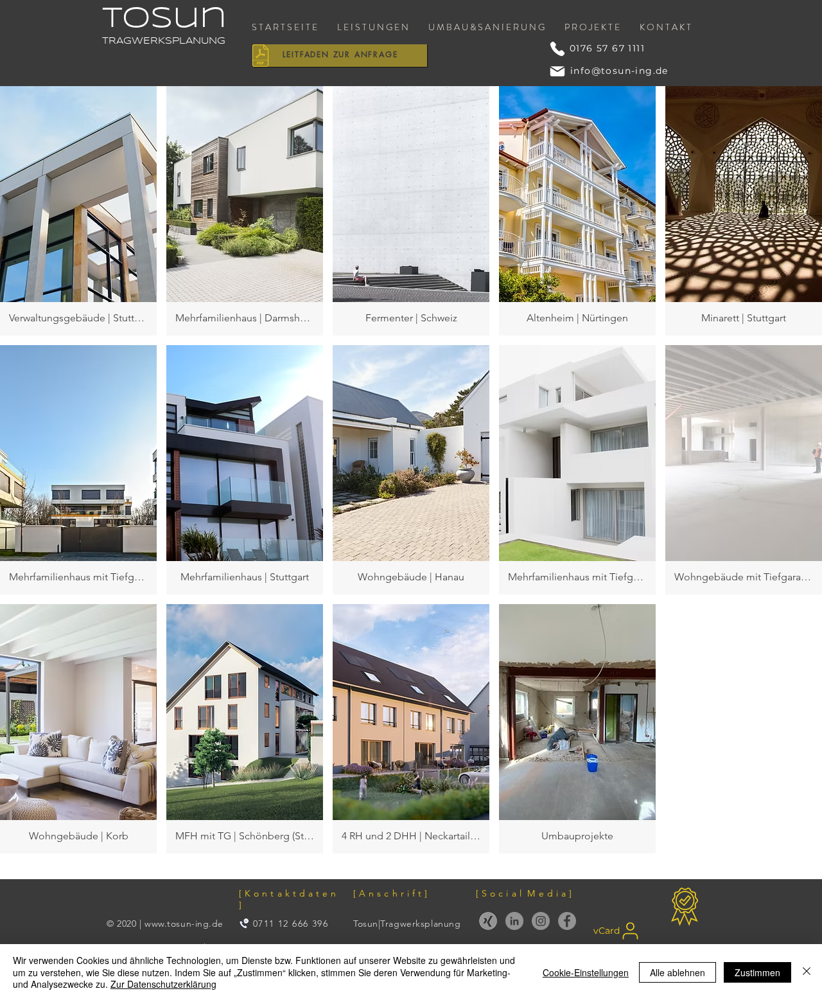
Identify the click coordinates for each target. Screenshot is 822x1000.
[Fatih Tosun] (488, 921)
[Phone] (557, 49)
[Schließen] (806, 972)
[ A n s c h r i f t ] (390, 893)
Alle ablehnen (677, 972)
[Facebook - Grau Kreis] (567, 921)
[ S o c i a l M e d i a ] (524, 893)
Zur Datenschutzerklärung (163, 984)
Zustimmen (757, 972)
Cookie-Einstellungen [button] (586, 972)
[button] (78, 210)
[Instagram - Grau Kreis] (541, 921)
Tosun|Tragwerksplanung (406, 923)
